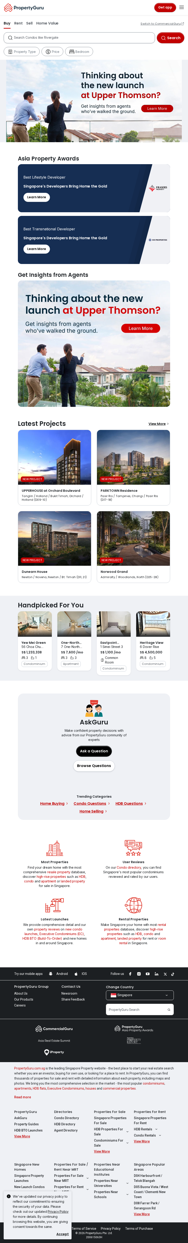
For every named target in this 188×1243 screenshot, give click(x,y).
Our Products (23, 999)
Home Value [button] (47, 23)
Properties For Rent (150, 1112)
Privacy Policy (58, 1211)
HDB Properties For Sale (108, 1131)
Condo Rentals (145, 1135)
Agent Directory (65, 1130)
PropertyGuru (25, 1112)
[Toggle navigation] (181, 7)
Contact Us (70, 986)
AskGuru (20, 1118)
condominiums (153, 1083)
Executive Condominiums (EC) (61, 934)
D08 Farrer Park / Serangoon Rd (146, 1205)
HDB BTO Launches (28, 1130)
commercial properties (119, 1088)
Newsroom (69, 993)
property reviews (47, 929)
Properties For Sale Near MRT (68, 1178)
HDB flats (39, 1088)
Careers (20, 1005)
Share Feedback (73, 999)
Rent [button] (18, 23)
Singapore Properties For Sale (110, 1120)
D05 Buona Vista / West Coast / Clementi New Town (151, 1192)
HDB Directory (64, 1124)
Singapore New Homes (26, 1167)
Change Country (120, 987)
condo (29, 881)
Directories (63, 1112)
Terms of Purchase (139, 1228)
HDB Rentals (143, 1129)
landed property (73, 881)
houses (91, 1088)
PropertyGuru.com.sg (29, 1068)
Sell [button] (29, 23)
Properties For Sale (109, 1112)
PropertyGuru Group (31, 986)
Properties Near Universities (106, 1183)
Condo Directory (66, 1118)
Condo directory (129, 867)
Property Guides (26, 1124)
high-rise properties (51, 877)
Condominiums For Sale (108, 1143)
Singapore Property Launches (29, 1178)
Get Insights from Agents (94, 343)
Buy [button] (7, 23)
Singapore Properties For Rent (150, 1120)
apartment (48, 881)
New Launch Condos (29, 1187)
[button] (94, 765)
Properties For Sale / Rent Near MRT (71, 1167)
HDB (82, 877)
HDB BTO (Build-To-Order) (42, 938)
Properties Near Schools (106, 1194)
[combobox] (84, 38)
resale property (58, 872)
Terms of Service (84, 1228)
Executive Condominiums (65, 1088)
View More (157, 424)
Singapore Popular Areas (149, 1167)
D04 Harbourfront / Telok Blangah (148, 1178)
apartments (22, 1088)
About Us (21, 993)
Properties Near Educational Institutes (107, 1169)
